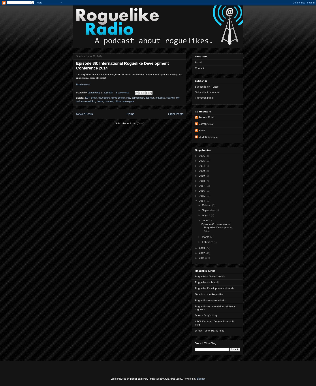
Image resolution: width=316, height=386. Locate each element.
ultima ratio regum (124, 101)
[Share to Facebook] (147, 93)
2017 (202, 185)
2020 (202, 170)
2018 (202, 180)
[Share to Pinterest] (151, 93)
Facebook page (204, 97)
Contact (199, 68)
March (206, 236)
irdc (128, 97)
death (94, 97)
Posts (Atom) (137, 123)
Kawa (202, 130)
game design (118, 97)
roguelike (160, 97)
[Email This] (137, 93)
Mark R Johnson (208, 136)
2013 (202, 248)
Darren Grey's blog (206, 315)
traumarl (109, 101)
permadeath (138, 97)
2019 (202, 175)
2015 (202, 195)
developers (104, 97)
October (207, 205)
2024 (202, 165)
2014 (87, 97)
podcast (150, 97)
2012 (202, 253)
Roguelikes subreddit (207, 282)
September (209, 210)
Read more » (83, 84)
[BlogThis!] (140, 93)
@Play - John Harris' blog (209, 330)
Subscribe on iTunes (207, 86)
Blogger (201, 378)
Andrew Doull (206, 117)
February (207, 241)
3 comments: (123, 92)
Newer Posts (84, 114)
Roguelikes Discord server (210, 276)
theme (100, 101)
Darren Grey (206, 123)
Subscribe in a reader (207, 92)
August (206, 215)
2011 (202, 258)
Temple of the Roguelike (209, 294)
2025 (202, 160)
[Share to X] (144, 93)
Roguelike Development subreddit (214, 288)
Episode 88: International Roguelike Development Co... (216, 227)
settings (170, 97)
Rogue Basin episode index (211, 300)
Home (130, 114)
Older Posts (175, 114)
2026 (202, 155)
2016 (202, 190)
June (205, 220)
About (198, 62)
